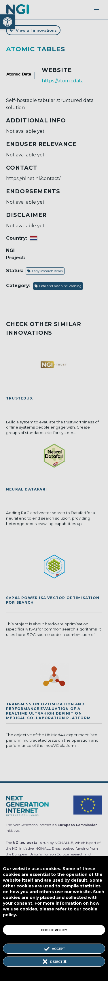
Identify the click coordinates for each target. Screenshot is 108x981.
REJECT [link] (56, 962)
